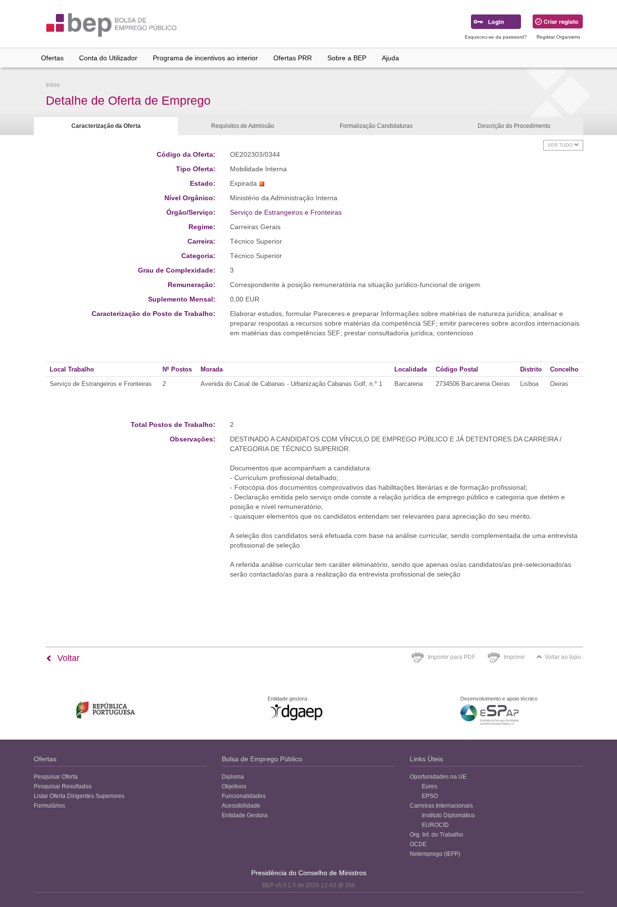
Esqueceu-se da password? (496, 37)
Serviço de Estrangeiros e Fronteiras (286, 212)
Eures (429, 786)
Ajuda (390, 58)
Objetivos (234, 786)
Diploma (233, 776)
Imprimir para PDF (451, 657)
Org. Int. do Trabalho (436, 834)
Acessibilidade (241, 805)
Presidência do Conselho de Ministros (308, 873)
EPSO (430, 796)
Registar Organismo (558, 37)
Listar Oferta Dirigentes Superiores (79, 796)
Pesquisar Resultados (63, 786)
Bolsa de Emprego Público (262, 759)
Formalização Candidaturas (376, 126)
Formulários (49, 805)
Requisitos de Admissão (242, 126)
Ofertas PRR (292, 58)
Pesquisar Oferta (56, 776)
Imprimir (514, 657)
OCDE (418, 844)
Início (53, 85)
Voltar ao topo (563, 657)
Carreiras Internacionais (441, 805)
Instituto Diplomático (448, 815)
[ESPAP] (489, 714)
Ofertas (52, 58)
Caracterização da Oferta (106, 126)
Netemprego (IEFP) (435, 854)
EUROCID (435, 825)
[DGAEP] (296, 712)
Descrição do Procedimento (514, 126)
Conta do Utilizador (108, 58)
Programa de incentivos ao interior (205, 58)
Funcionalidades (244, 796)
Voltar (67, 658)
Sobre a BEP (346, 58)
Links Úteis (426, 759)
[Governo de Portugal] (106, 710)
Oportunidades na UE (438, 776)
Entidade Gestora (245, 815)
